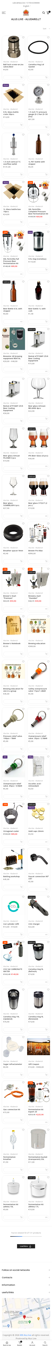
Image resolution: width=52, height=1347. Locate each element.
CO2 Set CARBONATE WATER (12, 970)
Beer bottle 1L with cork (37, 309)
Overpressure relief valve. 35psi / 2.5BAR (37, 737)
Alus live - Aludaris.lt (10, 62)
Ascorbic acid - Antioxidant (35, 784)
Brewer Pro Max (35, 550)
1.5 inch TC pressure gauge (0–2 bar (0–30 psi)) (38, 114)
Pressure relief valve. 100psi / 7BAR (12, 737)
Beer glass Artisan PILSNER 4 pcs (11, 456)
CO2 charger (34, 924)
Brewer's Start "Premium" (9, 597)
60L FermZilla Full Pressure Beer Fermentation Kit (11, 261)
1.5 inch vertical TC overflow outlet (12, 162)
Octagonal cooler (11, 831)
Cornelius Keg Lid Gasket (36, 65)
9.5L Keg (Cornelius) (37, 259)
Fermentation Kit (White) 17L (36, 1205)
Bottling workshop (11, 876)
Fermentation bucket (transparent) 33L (37, 1158)
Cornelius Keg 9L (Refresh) (35, 970)
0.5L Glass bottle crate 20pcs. (11, 113)
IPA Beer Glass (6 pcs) (38, 455)
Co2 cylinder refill (11, 924)
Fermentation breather (9, 1158)
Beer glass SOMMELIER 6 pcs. (11, 504)
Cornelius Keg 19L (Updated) (11, 1017)
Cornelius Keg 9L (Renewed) (35, 1017)
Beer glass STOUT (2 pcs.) (37, 504)
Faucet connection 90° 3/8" (38, 877)
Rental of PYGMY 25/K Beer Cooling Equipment (38, 358)
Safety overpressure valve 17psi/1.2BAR (37, 689)
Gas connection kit (11, 1109)
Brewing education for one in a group (13, 689)
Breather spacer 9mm (13, 550)
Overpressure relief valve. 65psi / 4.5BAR (12, 784)
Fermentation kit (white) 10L (10, 1205)
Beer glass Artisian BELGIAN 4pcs (36, 407)
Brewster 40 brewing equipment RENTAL (12, 357)
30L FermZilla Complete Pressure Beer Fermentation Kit (38, 211)
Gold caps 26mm (36, 831)
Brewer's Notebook (11, 643)
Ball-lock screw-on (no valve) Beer (13, 65)
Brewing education (36, 643)
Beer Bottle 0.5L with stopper (12, 309)
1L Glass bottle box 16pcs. (12, 210)
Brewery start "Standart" (34, 597)
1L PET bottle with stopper (36, 162)
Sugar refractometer (12, 1064)
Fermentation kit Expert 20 (35, 1110)
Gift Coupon (33, 1064)
